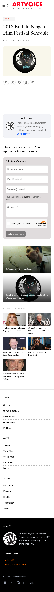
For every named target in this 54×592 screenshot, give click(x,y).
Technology (8, 502)
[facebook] (5, 582)
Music (6, 468)
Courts (6, 405)
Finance (7, 491)
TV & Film (9, 19)
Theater (7, 445)
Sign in (25, 197)
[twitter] (11, 582)
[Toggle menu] (3, 5)
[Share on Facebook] (6, 82)
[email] (25, 582)
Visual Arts (8, 457)
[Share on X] (13, 82)
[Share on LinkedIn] (26, 82)
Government (9, 422)
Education (8, 485)
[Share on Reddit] (19, 82)
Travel (6, 508)
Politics (7, 428)
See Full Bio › (23, 133)
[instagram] (18, 582)
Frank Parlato (23, 40)
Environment (9, 416)
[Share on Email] (32, 82)
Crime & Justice (11, 411)
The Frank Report (10, 560)
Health (6, 497)
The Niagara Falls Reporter (14, 564)
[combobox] (34, 582)
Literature (8, 462)
